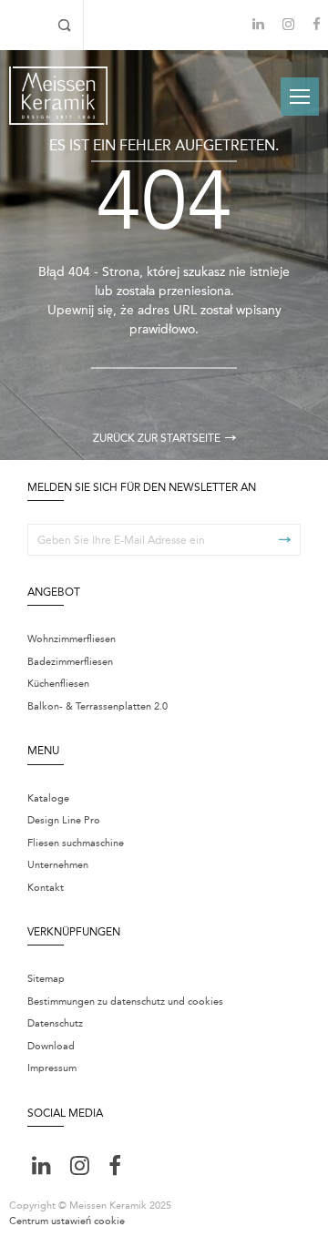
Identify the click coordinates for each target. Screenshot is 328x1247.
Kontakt (45, 888)
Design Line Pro (63, 820)
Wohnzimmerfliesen (71, 639)
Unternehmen (57, 865)
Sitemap (46, 979)
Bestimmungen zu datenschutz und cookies (125, 1001)
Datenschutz (55, 1023)
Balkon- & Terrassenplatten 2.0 (97, 706)
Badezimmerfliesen (70, 662)
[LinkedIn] (258, 24)
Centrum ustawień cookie (67, 1221)
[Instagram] (288, 26)
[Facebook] (316, 26)
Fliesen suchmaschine (75, 843)
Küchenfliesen (58, 684)
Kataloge (48, 798)
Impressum (52, 1068)
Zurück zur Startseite (156, 438)
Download (51, 1046)
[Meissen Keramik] (58, 95)
